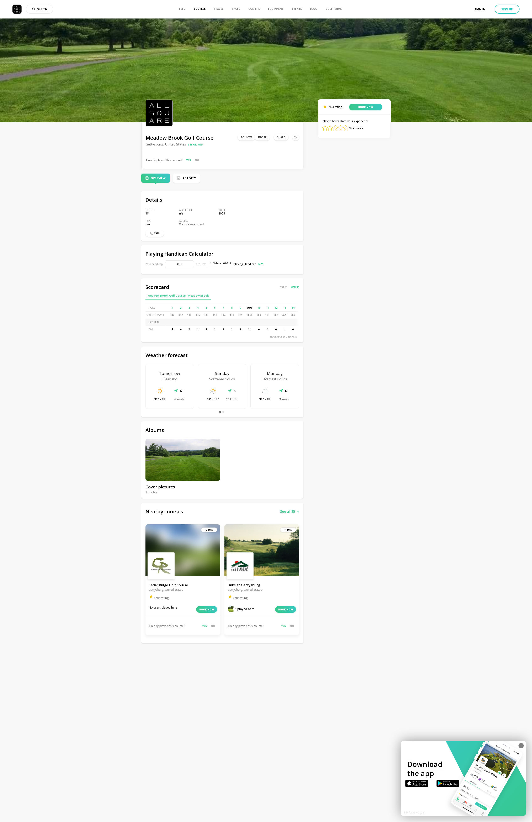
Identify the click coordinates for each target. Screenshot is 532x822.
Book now (206, 609)
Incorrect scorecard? (283, 336)
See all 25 (287, 511)
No (197, 160)
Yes (188, 160)
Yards (283, 287)
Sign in (480, 9)
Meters (295, 287)
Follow (246, 137)
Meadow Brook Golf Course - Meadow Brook (178, 295)
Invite (262, 137)
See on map (195, 144)
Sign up (507, 9)
